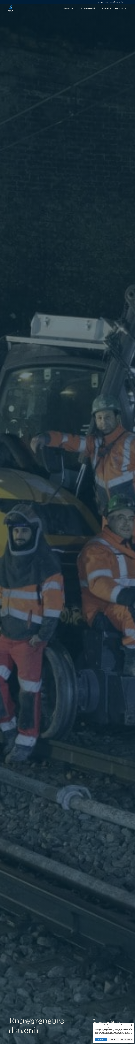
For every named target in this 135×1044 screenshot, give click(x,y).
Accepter (100, 1039)
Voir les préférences (126, 1039)
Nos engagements (102, 2)
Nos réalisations (106, 8)
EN (126, 5)
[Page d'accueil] (11, 8)
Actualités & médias (116, 2)
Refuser (113, 1039)
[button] (132, 1025)
